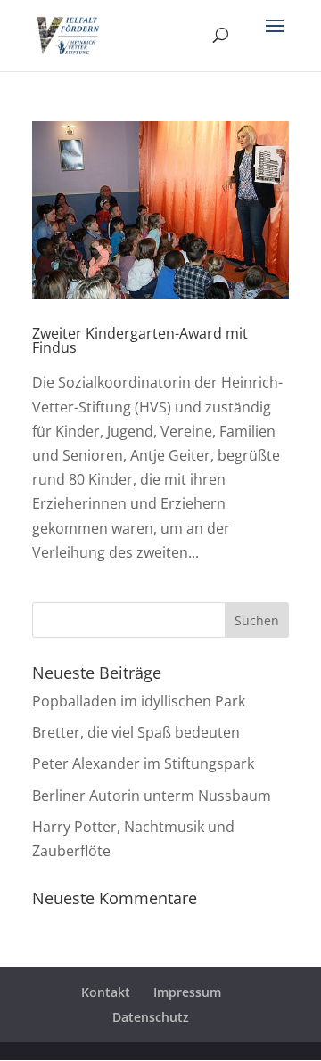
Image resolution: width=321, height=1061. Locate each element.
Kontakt (105, 991)
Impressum (187, 991)
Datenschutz (150, 1016)
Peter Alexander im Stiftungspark (143, 763)
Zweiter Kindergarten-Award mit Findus (140, 340)
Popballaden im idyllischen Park (138, 701)
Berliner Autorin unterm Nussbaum (151, 795)
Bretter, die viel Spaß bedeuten (136, 732)
